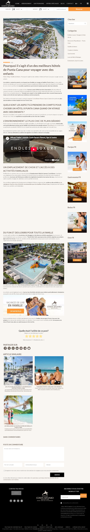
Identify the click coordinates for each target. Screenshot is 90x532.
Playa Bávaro (50, 125)
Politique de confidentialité (13, 527)
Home (5, 76)
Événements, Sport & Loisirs (75, 60)
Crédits (68, 527)
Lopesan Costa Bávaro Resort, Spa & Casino (40, 98)
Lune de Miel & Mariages (74, 57)
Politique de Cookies (31, 527)
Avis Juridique (59, 527)
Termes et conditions (45, 527)
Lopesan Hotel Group (79, 527)
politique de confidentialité (72, 502)
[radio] (26, 337)
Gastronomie (71, 53)
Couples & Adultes (73, 50)
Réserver (79, 9)
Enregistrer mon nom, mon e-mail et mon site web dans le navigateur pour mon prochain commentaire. (32, 470)
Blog (8, 76)
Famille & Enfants (15, 76)
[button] (5, 348)
